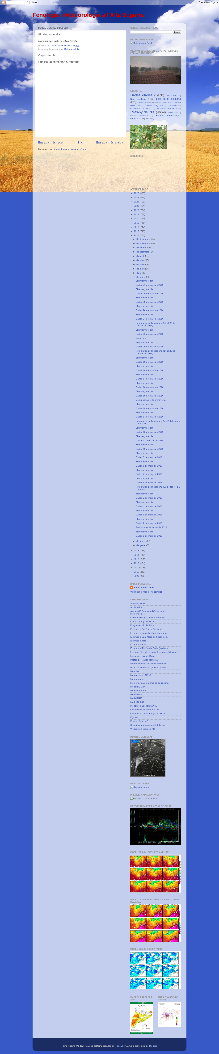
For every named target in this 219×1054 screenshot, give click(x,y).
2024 (137, 202)
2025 (137, 197)
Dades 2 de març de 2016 (149, 523)
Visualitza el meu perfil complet (146, 592)
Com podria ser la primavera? (151, 400)
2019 (137, 223)
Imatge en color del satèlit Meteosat (148, 663)
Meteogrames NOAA (140, 675)
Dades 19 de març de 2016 (150, 362)
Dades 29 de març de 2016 (150, 302)
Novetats (173, 105)
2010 (137, 572)
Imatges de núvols (144, 102)
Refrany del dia (72, 49)
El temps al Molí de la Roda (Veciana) (149, 648)
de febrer (141, 541)
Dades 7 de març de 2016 (149, 474)
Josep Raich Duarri (144, 587)
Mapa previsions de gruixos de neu (148, 667)
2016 (137, 235)
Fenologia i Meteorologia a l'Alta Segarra (88, 15)
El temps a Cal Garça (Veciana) (146, 629)
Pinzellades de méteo (140, 108)
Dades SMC (171, 96)
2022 (137, 210)
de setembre (143, 252)
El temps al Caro (138, 644)
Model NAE (136, 698)
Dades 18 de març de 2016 (150, 370)
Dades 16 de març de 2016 (150, 387)
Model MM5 (136, 694)
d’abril (139, 273)
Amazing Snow (137, 603)
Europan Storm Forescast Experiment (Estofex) (154, 652)
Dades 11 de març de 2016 (149, 440)
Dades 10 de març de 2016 (150, 449)
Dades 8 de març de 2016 (149, 466)
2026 (137, 193)
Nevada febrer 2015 (163, 102)
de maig (140, 269)
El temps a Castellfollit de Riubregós (148, 633)
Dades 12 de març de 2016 (150, 432)
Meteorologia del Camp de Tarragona (149, 683)
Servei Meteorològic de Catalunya (147, 725)
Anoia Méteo (136, 607)
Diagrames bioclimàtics (142, 625)
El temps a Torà (138, 641)
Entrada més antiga (109, 142)
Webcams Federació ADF (143, 729)
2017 (137, 231)
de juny (140, 264)
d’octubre (141, 247)
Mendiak (134, 671)
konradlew (121, 1046)
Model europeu (138, 690)
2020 (137, 218)
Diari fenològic (138, 99)
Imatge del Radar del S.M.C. (144, 660)
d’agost (140, 256)
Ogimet (134, 717)
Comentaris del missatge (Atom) (70, 149)
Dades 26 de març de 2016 (150, 334)
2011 (136, 567)
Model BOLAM (137, 687)
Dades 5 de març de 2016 (149, 498)
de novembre (143, 243)
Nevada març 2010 (154, 105)
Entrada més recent (51, 142)
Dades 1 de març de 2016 (149, 536)
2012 (137, 563)
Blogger (153, 1046)
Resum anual (172, 113)
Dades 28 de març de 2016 (150, 310)
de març (140, 277)
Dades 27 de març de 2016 (150, 319)
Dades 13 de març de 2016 (150, 417)
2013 (137, 559)
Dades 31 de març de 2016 (150, 285)
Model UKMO (137, 702)
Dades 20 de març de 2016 (150, 347)
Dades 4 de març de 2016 (149, 506)
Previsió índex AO (139, 721)
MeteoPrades (137, 679)
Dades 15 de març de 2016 (150, 396)
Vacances (141, 338)
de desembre (143, 239)
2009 (137, 576)
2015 (137, 550)
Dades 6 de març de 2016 (149, 482)
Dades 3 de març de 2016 (149, 515)
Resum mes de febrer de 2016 (151, 527)
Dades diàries (141, 95)
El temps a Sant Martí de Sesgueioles (149, 637)
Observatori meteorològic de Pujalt (147, 713)
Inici (81, 142)
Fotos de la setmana (168, 98)
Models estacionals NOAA (143, 706)
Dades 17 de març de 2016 (150, 379)
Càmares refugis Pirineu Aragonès (147, 617)
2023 (137, 206)
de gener (141, 545)
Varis (148, 119)
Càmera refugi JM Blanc (142, 621)
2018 (137, 227)
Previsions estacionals (166, 108)
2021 (137, 214)
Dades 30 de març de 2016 (150, 293)
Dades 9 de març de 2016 (149, 457)
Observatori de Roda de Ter (144, 709)
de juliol (140, 260)
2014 (137, 555)
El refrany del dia (144, 281)
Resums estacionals (139, 116)
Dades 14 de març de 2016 (150, 408)
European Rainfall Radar (142, 656)
